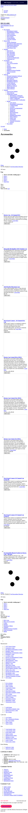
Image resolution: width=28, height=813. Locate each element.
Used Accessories (8, 630)
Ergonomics (10, 688)
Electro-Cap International (14, 657)
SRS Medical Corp (12, 674)
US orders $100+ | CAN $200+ (14, 2)
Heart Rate (10, 691)
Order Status (7, 789)
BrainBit (10, 651)
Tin (9, 712)
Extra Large (10, 741)
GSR (9, 689)
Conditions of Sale (8, 778)
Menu (2, 27)
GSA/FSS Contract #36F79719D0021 (13, 795)
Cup (9, 717)
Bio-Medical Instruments (14, 649)
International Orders (9, 780)
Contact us (6, 771)
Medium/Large (11, 738)
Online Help (7, 773)
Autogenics (10, 648)
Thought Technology (13, 676)
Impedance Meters (8, 626)
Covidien (9, 656)
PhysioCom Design (12, 671)
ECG (9, 683)
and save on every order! (9, 5)
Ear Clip (10, 720)
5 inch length (10, 729)
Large (9, 740)
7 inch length (10, 730)
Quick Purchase (8, 794)
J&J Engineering (12, 660)
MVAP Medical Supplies (13, 668)
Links (2, 6)
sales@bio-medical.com (14, 760)
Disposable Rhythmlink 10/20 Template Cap (15, 249)
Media (5, 631)
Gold (9, 707)
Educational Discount (9, 792)
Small (9, 734)
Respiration (11, 698)
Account (6, 10)
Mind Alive (10, 665)
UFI (8, 677)
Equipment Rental (8, 775)
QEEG (9, 697)
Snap (9, 723)
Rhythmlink (10, 673)
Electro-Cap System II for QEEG (12, 398)
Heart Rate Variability (13, 692)
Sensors (6, 624)
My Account (7, 788)
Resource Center (8, 772)
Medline (9, 663)
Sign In (5, 12)
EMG (9, 686)
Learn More (15, 220)
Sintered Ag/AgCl (12, 710)
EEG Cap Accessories (9, 621)
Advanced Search (5, 17)
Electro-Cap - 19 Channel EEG (12, 215)
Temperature (11, 702)
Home (5, 129)
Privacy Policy (7, 776)
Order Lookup (7, 786)
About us (6, 769)
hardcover (10, 747)
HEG (9, 694)
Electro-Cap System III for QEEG (13, 357)
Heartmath (10, 659)
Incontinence (11, 695)
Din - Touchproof (12, 719)
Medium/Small (11, 735)
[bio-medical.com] (11, 14)
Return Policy (7, 779)
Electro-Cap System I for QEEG (12, 439)
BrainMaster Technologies (14, 652)
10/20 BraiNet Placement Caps (12, 287)
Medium (10, 737)
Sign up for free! (6, 806)
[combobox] (8, 16)
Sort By (2, 166)
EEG (9, 684)
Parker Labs (10, 670)
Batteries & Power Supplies (10, 628)
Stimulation (10, 700)
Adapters (6, 627)
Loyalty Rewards (8, 791)
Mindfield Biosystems (13, 666)
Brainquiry (10, 654)
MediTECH (10, 662)
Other (9, 722)
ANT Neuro (10, 646)
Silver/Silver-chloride (12, 709)
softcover (10, 748)
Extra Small (10, 732)
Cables (5, 623)
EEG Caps (6, 620)
